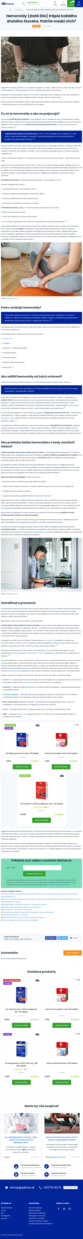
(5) (65, 408)
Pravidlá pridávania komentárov (40, 1223)
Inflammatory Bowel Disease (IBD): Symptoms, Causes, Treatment (28, 912)
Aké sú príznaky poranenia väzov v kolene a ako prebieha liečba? (62, 1138)
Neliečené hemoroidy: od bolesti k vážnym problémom (24, 917)
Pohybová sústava (52, 1157)
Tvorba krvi (22, 757)
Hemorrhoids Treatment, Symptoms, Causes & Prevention (25, 904)
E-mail (75, 938)
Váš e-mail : (11, 868)
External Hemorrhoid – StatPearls (16, 915)
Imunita (61, 757)
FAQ (2, 1213)
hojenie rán (21, 714)
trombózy (48, 640)
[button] (63, 3)
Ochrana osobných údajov (38, 1221)
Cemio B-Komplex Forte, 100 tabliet (61, 753)
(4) (13, 367)
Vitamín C (41, 811)
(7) (72, 452)
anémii (48, 650)
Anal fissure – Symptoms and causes (18, 909)
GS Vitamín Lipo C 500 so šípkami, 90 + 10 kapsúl (21, 1010)
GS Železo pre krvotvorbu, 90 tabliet (22, 753)
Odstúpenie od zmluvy (37, 1216)
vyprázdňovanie (15, 671)
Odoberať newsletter (34, 874)
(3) (66, 221)
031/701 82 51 (32, 3)
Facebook (51, 938)
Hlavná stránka (6, 1208)
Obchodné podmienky (37, 1213)
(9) (9, 655)
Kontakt (4, 1218)
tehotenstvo (7, 338)
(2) (34, 139)
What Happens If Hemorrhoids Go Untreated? (21, 920)
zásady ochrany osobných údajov (59, 885)
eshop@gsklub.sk (22, 1187)
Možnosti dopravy (35, 1208)
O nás (3, 1210)
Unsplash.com (11, 298)
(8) (57, 645)
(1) (16, 127)
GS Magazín (19, 10)
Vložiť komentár (72, 953)
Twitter (63, 938)
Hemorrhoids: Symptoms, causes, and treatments (22, 907)
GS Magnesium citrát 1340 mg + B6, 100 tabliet (21, 1064)
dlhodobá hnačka (7, 418)
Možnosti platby (35, 1210)
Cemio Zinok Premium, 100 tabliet (61, 1063)
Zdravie (36, 26)
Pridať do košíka (22, 767)
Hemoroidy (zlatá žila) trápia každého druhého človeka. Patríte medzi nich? (50, 10)
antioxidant (28, 682)
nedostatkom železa (36, 653)
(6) (16, 420)
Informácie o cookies (36, 1218)
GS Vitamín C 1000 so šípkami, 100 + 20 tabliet (41, 803)
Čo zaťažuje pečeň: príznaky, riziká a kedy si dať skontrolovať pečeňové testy (21, 1140)
